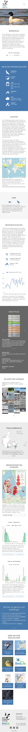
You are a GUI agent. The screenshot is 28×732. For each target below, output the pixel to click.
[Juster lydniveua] (14, 55)
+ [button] (3, 159)
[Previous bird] (1, 16)
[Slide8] (17, 395)
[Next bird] (26, 16)
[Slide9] (5, 397)
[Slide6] (11, 395)
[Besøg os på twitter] (17, 728)
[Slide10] (23, 398)
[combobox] (14, 515)
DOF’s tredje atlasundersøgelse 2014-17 (12, 452)
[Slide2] (17, 389)
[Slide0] (5, 390)
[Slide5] (23, 394)
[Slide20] (23, 410)
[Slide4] (17, 391)
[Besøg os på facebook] (11, 728)
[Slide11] (17, 399)
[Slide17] (11, 406)
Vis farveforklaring (19, 554)
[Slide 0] (13, 628)
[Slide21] (11, 410)
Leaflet (14, 177)
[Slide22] (17, 411)
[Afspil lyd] (7, 55)
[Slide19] (5, 407)
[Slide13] (5, 402)
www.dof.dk (14, 730)
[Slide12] (11, 401)
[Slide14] (23, 402)
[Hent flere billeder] (14, 415)
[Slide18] (17, 407)
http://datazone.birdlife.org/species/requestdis (13, 186)
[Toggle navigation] (24, 4)
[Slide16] (23, 406)
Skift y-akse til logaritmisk (8, 554)
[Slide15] (17, 403)
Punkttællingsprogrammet (14, 625)
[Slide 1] (14, 628)
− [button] (3, 161)
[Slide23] (5, 411)
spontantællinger (18, 586)
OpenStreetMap (19, 177)
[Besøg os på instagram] (14, 728)
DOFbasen (4, 384)
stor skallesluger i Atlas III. (16, 454)
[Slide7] (5, 394)
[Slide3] (23, 390)
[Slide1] (11, 390)
